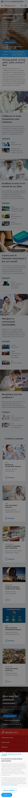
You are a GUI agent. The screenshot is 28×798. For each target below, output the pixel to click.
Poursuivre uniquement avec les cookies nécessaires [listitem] (11, 755)
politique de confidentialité (10, 784)
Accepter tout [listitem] (6, 795)
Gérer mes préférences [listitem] (9, 790)
